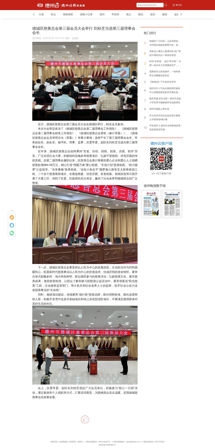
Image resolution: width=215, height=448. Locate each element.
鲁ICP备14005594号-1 (107, 445)
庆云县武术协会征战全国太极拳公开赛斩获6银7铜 (164, 117)
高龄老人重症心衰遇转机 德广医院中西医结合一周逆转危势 (165, 53)
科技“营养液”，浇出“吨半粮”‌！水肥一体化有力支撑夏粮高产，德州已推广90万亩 (165, 63)
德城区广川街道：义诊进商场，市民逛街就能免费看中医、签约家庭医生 (164, 43)
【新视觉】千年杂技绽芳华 (162, 81)
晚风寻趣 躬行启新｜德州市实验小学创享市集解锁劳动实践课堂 (165, 100)
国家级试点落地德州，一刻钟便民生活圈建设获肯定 (164, 73)
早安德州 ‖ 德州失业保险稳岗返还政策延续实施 (165, 127)
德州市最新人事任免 (159, 108)
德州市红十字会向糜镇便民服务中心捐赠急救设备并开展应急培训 (164, 90)
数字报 (179, 4)
